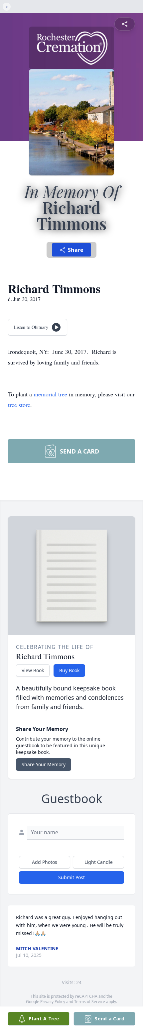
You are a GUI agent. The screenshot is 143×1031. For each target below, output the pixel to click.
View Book (33, 670)
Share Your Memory (44, 764)
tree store (19, 405)
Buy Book (69, 670)
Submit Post (71, 877)
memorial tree (50, 394)
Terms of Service (89, 1001)
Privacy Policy (52, 1001)
